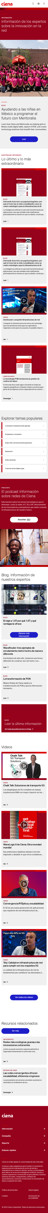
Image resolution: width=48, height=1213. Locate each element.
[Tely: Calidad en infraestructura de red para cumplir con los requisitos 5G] (24, 943)
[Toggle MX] (44, 1129)
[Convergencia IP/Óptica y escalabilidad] (24, 884)
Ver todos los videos (24, 997)
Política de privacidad (10, 1190)
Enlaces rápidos (9, 1150)
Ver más (15, 1031)
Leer (24, 139)
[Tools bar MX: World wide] (38, 4)
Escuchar (22, 519)
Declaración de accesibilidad (34, 1197)
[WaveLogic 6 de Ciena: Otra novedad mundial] (24, 825)
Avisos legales (33, 1190)
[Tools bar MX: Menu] (43, 4)
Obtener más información (24, 634)
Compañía (6, 1136)
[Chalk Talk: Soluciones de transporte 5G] (24, 766)
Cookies (5, 1196)
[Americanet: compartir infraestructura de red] (24, 300)
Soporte (5, 1143)
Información (7, 1129)
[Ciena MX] (7, 1114)
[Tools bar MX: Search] (33, 4)
